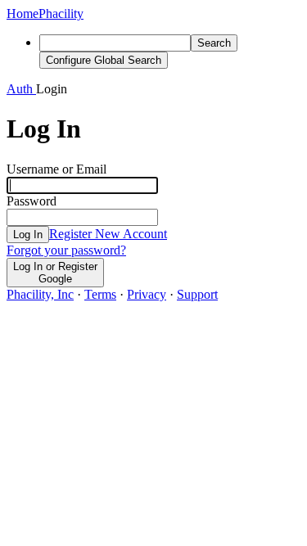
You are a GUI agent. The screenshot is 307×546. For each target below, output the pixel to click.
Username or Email (56, 169)
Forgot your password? (66, 250)
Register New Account (108, 234)
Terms (100, 294)
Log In (28, 234)
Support (197, 294)
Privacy (146, 294)
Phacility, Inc (40, 294)
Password (31, 201)
